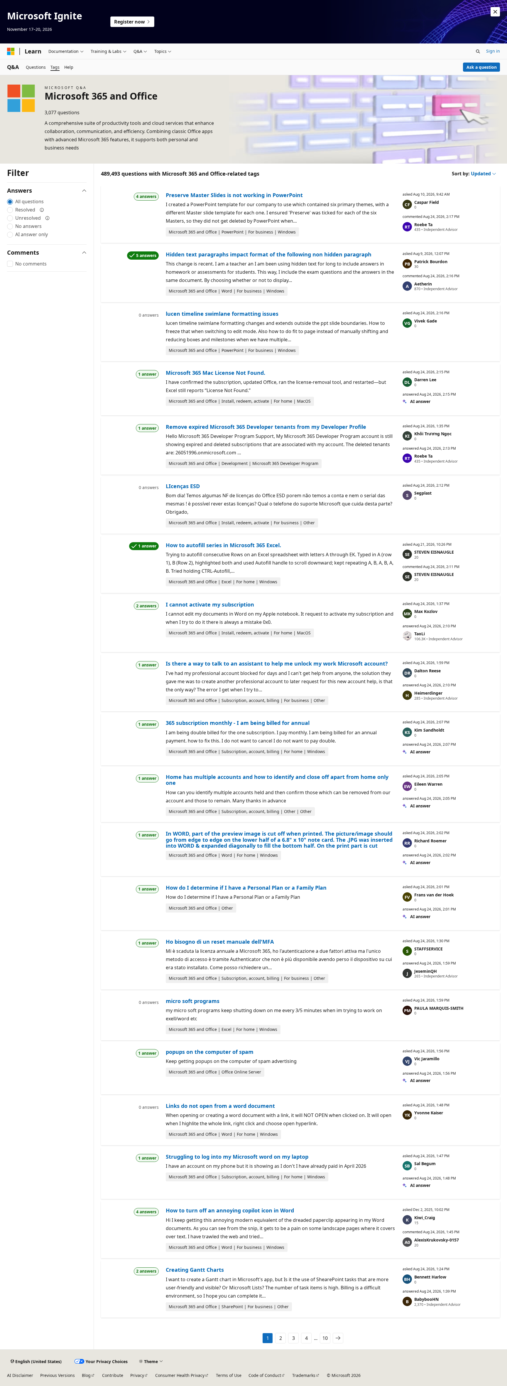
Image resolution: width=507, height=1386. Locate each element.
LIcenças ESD (183, 486)
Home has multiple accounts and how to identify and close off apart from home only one (277, 779)
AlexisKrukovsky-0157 (436, 1240)
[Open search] (478, 51)
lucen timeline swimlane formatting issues (222, 313)
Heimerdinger (428, 693)
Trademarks (303, 1375)
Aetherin (423, 284)
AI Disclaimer (20, 1375)
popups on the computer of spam (210, 1051)
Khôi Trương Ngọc (433, 433)
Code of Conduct (265, 1375)
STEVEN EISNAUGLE (434, 552)
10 (325, 1338)
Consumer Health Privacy (180, 1375)
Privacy (137, 1375)
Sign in (493, 51)
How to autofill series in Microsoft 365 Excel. (223, 545)
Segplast (423, 493)
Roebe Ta (423, 224)
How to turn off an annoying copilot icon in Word (230, 1210)
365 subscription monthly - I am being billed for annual (238, 722)
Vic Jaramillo (427, 1058)
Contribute (112, 1375)
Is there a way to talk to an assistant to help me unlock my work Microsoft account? (277, 663)
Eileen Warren (428, 784)
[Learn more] (42, 209)
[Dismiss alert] (495, 11)
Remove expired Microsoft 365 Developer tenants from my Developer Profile (266, 426)
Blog (86, 1375)
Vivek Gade (425, 321)
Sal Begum (425, 1163)
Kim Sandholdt (429, 730)
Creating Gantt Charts (195, 1269)
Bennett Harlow (430, 1277)
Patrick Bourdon (430, 261)
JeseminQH (425, 971)
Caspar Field (426, 202)
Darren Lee (425, 379)
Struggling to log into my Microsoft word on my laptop (237, 1156)
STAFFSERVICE (428, 949)
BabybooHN (426, 1299)
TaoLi (419, 633)
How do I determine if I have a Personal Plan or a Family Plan (246, 887)
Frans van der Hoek (434, 895)
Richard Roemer (430, 841)
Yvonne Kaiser (428, 1112)
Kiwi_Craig (424, 1217)
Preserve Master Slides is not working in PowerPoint (234, 195)
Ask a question (482, 67)
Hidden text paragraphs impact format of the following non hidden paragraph (268, 254)
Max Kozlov (425, 611)
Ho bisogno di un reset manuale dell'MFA (220, 941)
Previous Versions (57, 1375)
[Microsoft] (11, 51)
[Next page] (338, 1338)
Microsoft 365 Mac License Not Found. (215, 372)
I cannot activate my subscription (210, 604)
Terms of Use (228, 1375)
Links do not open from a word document (220, 1105)
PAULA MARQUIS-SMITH (439, 1008)
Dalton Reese (427, 670)
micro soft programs (192, 1000)
